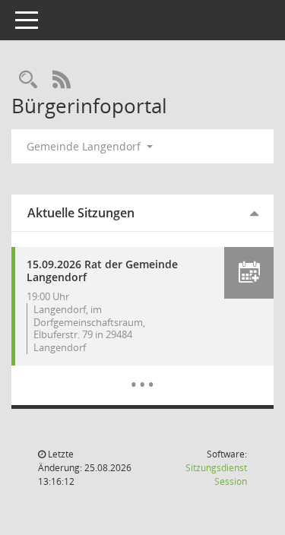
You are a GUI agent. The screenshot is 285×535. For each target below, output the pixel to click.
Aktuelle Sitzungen (81, 212)
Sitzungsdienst (216, 474)
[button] (249, 273)
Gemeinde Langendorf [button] (85, 146)
